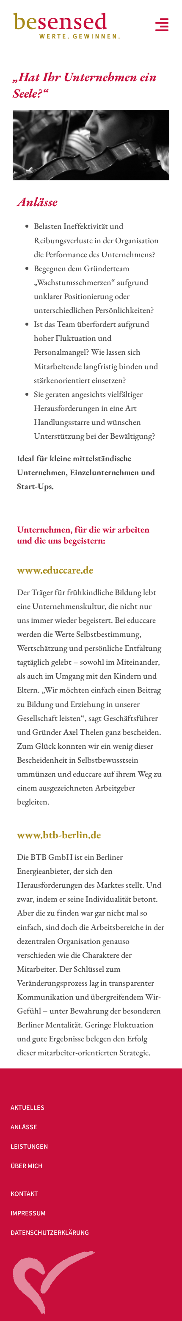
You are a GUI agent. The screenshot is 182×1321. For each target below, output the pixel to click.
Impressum (28, 1213)
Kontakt (24, 1194)
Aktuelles (27, 1107)
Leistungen (29, 1146)
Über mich (27, 1166)
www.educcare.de (55, 569)
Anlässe (24, 1127)
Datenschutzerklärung (50, 1232)
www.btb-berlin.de (59, 834)
